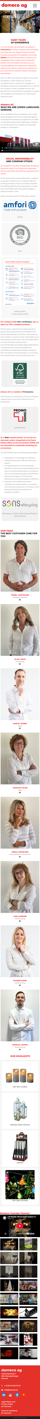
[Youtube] (23, 1394)
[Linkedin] (4, 1394)
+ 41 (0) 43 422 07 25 (11, 1386)
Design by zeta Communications (20, 1417)
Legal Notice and (8, 1402)
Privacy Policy (7, 1404)
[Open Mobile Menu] (35, 5)
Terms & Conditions (9, 1411)
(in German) (6, 1406)
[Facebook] (17, 1394)
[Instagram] (10, 1394)
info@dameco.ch (10, 1390)
